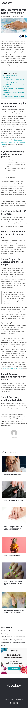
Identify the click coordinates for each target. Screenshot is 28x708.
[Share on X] (23, 36)
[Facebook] (11, 703)
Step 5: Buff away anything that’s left (14, 96)
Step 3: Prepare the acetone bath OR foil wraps (14, 90)
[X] (14, 703)
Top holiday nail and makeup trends (11, 634)
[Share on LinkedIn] (26, 36)
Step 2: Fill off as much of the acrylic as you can (13, 86)
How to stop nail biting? (12, 555)
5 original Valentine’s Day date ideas (11, 640)
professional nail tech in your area (12, 368)
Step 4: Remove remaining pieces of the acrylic (14, 93)
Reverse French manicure (12, 474)
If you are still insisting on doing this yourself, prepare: (14, 80)
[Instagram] (17, 703)
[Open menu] (26, 3)
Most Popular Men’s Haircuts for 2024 (12, 631)
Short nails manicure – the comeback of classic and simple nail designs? (13, 528)
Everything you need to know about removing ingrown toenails (14, 612)
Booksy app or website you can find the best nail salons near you (13, 142)
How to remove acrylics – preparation (10, 76)
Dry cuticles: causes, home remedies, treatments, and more (13, 583)
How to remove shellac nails (13, 500)
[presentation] (14, 464)
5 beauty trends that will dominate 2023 (13, 637)
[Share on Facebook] (20, 36)
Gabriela (14, 438)
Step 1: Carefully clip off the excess (13, 83)
